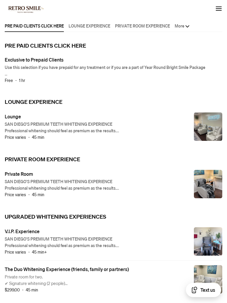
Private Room (19, 174)
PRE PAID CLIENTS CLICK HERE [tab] (34, 25)
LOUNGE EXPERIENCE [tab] (89, 25)
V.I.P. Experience (22, 231)
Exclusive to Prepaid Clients (34, 60)
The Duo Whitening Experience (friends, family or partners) (67, 269)
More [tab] (179, 25)
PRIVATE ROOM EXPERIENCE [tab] (142, 25)
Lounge (13, 116)
